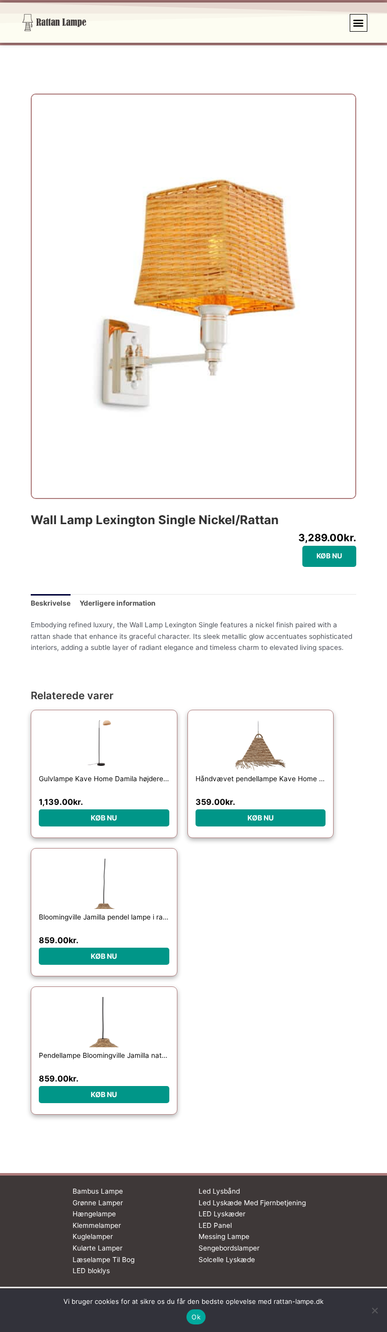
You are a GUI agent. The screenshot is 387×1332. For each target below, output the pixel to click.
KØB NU (329, 556)
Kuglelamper (93, 1236)
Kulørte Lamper (97, 1248)
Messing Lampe (224, 1236)
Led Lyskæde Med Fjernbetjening (252, 1203)
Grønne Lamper (98, 1203)
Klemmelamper (97, 1225)
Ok (196, 1317)
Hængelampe (94, 1214)
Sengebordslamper (229, 1248)
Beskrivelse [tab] (51, 603)
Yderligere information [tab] (118, 603)
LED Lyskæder (222, 1214)
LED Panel (215, 1225)
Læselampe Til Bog (104, 1260)
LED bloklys (91, 1271)
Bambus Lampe (98, 1191)
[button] (358, 23)
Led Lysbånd (219, 1191)
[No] (374, 1310)
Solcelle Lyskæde (227, 1260)
